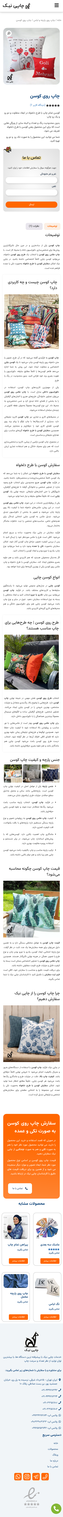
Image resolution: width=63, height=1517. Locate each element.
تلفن (54, 186)
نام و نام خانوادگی (48, 174)
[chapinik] (56, 5)
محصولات (53, 1449)
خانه (59, 20)
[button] (9, 33)
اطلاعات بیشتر (50, 1261)
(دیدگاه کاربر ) (37, 105)
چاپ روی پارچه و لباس (44, 20)
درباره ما (54, 1461)
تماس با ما (52, 1467)
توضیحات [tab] (52, 226)
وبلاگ (55, 1455)
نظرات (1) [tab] (34, 226)
